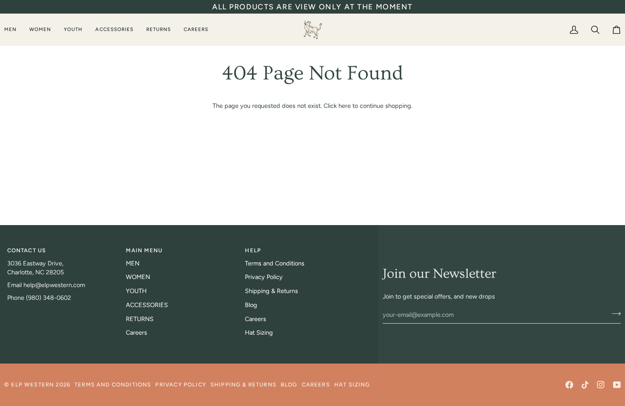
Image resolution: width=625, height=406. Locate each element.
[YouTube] (617, 385)
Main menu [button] (144, 250)
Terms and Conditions (274, 263)
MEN (132, 263)
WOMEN (138, 277)
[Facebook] (569, 385)
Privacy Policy (264, 277)
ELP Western (32, 384)
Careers (136, 332)
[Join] (614, 313)
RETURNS (139, 319)
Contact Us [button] (26, 250)
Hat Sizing (259, 332)
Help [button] (253, 250)
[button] (13, 29)
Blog (251, 305)
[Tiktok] (585, 385)
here (344, 106)
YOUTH (136, 291)
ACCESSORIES (147, 305)
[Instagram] (601, 385)
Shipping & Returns (271, 291)
